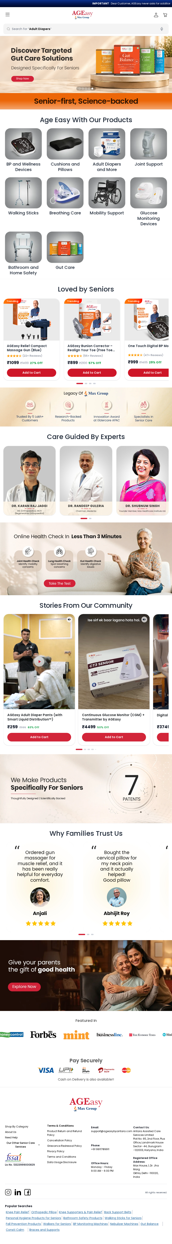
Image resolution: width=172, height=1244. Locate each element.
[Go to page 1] (79, 383)
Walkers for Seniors (57, 1224)
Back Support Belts (117, 1212)
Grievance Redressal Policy (64, 1146)
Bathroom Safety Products (82, 1218)
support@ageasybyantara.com (111, 1131)
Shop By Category (16, 1126)
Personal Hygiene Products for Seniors (33, 1218)
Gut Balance (150, 1224)
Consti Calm (15, 1230)
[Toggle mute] (69, 619)
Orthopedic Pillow (44, 1212)
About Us (10, 1132)
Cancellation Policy (59, 1140)
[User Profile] (156, 15)
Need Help (11, 1137)
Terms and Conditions (61, 1156)
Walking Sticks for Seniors (123, 1218)
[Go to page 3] (90, 383)
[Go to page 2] (86, 383)
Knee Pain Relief (17, 1212)
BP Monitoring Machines (90, 1224)
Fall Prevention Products (23, 1224)
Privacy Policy (55, 1151)
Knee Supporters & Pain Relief (80, 1212)
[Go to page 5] (95, 749)
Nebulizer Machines (124, 1224)
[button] (80, 88)
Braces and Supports (44, 1230)
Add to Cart (31, 373)
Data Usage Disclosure (61, 1162)
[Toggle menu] (7, 15)
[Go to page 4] (94, 383)
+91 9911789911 (100, 1149)
